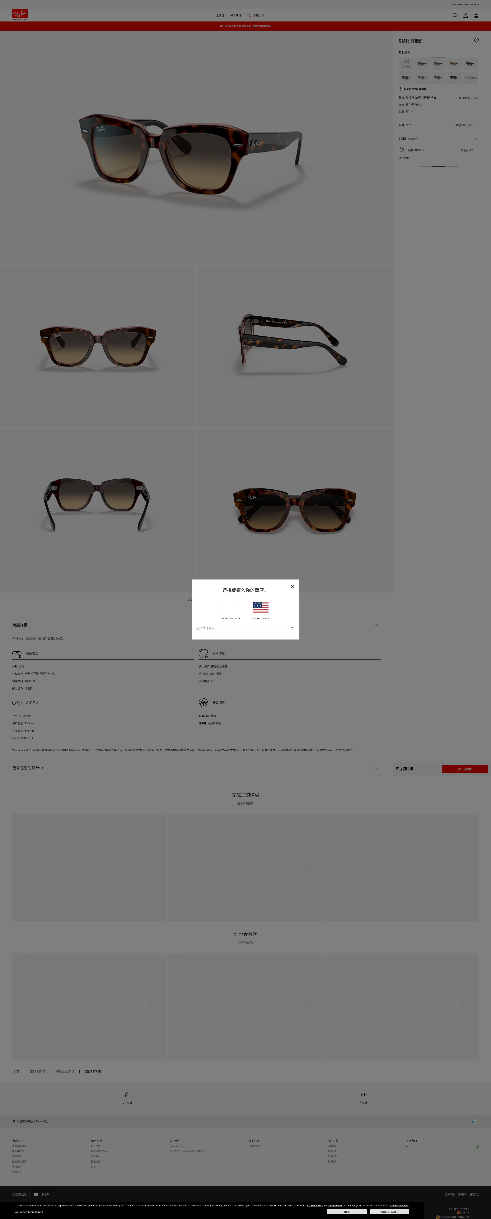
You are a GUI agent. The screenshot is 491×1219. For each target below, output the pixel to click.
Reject (347, 1211)
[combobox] (245, 627)
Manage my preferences (29, 1212)
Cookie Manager (399, 1205)
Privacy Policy (315, 1205)
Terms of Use (335, 1205)
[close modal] (292, 586)
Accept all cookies (389, 1211)
